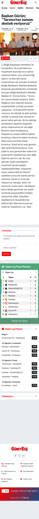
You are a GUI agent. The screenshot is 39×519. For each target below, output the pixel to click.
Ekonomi (29, 8)
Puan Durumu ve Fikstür (8, 472)
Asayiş (4, 8)
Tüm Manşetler (28, 471)
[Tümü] (36, 396)
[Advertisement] (19, 420)
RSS (6, 491)
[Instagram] (19, 455)
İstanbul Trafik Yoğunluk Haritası (26, 465)
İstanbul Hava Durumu (7, 465)
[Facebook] (15, 455)
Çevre (12, 8)
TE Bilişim (25, 498)
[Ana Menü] (2, 3)
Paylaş (6, 58)
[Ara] (35, 2)
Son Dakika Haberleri (6, 480)
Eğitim (20, 8)
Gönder (6, 254)
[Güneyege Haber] (18, 2)
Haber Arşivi (27, 479)
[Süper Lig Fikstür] (36, 329)
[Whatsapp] (23, 455)
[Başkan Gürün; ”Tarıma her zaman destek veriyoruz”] (19, 44)
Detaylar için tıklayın (19, 321)
